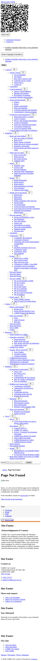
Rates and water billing (17, 136)
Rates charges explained (22, 142)
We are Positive (19, 294)
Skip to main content (8, 2)
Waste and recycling (17, 153)
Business (8, 332)
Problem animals (19, 229)
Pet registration (19, 219)
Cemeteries (13, 233)
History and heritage (17, 307)
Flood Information (20, 405)
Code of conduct (19, 119)
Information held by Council (24, 117)
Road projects (19, 184)
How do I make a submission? (24, 379)
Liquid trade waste (20, 345)
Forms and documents (17, 100)
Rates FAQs (18, 140)
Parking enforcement (21, 190)
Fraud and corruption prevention (25, 125)
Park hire (17, 322)
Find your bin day (20, 155)
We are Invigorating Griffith (23, 281)
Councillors (14, 86)
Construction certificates (22, 386)
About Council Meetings (22, 91)
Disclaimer (11, 655)
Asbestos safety (19, 161)
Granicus (34, 659)
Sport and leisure (15, 276)
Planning (13, 399)
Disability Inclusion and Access (25, 248)
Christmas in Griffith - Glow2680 (25, 264)
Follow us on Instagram (13, 601)
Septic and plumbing (17, 409)
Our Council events (20, 260)
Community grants (20, 249)
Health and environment (18, 193)
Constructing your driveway (23, 388)
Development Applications (19, 369)
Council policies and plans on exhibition (23, 130)
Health (12, 448)
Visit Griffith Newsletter (22, 438)
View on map (5, 574)
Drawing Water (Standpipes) (24, 171)
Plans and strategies (20, 108)
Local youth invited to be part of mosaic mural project (25, 422)
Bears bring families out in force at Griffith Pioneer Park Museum (24, 457)
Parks (16, 318)
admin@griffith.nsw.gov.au (11, 580)
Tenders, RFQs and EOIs (18, 350)
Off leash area (19, 231)
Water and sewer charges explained (26, 144)
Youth (16, 246)
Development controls (21, 403)
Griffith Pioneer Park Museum (24, 313)
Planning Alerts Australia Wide (24, 407)
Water (12, 163)
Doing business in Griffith (19, 334)
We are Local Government (23, 292)
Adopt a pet (18, 223)
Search (3, 462)
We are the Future (20, 287)
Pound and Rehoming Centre (24, 217)
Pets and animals (15, 215)
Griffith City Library (21, 430)
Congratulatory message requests (25, 112)
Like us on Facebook (12, 597)
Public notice (14, 297)
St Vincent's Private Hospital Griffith (26, 455)
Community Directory (21, 240)
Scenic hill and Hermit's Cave (24, 311)
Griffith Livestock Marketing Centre (22, 360)
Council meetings (16, 89)
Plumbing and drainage (22, 412)
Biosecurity (18, 197)
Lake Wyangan (19, 320)
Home (5, 470)
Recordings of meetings (22, 95)
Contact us (17, 84)
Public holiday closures (22, 299)
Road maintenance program (23, 186)
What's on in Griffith (21, 258)
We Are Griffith (15, 279)
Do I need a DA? (20, 373)
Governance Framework (22, 126)
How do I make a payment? (23, 138)
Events (12, 256)
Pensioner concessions (21, 146)
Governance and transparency (20, 115)
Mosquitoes (18, 199)
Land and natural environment (24, 207)
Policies (16, 102)
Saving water (18, 167)
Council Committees (21, 123)
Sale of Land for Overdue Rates (25, 301)
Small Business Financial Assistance (22, 364)
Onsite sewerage (19, 414)
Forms (16, 104)
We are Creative (19, 283)
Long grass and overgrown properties (27, 208)
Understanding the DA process (24, 377)
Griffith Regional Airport (18, 358)
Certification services (21, 392)
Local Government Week (22, 128)
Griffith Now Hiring (17, 347)
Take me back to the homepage (11, 499)
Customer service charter (22, 81)
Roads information (20, 180)
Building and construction (18, 384)
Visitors (7, 304)
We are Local (18, 285)
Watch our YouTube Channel (15, 599)
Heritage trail (18, 309)
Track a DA (18, 372)
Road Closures (15, 444)
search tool (24, 495)
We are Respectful (20, 290)
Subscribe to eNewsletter (13, 626)
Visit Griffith (14, 328)
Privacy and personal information (25, 121)
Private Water (18, 203)
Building (8, 366)
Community (14, 236)
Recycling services (20, 159)
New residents (19, 253)
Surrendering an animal (22, 225)
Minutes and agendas (21, 93)
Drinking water (19, 166)
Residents (8, 133)
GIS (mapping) (19, 188)
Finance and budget (21, 106)
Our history (18, 77)
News (7, 416)
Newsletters (14, 426)
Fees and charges (20, 221)
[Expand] (14, 69)
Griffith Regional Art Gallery (24, 440)
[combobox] (12, 54)
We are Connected (20, 289)
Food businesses (19, 339)
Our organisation (20, 75)
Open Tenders (19, 352)
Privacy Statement (22, 655)
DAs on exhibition (20, 381)
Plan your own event (21, 262)
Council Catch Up (20, 428)
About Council (15, 73)
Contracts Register (20, 356)
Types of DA (18, 375)
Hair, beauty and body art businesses (26, 343)
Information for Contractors (19, 362)
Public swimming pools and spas (25, 201)
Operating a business (17, 337)
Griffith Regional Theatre (22, 442)
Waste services (19, 157)
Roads (12, 178)
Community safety (20, 251)
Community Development (23, 238)
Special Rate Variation (17, 446)
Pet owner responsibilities (23, 227)
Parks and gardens (16, 316)
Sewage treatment (20, 169)
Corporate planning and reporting (21, 97)
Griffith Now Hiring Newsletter (25, 436)
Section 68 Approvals (21, 396)
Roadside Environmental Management (22, 211)
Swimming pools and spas (23, 394)
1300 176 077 (7, 577)
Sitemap (3, 655)
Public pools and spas (21, 341)
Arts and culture (15, 274)
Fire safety (17, 390)
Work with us (18, 83)
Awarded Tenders (20, 354)
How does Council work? (23, 79)
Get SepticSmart (19, 205)
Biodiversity (18, 195)
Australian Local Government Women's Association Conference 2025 (25, 268)
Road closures (19, 182)
